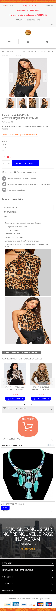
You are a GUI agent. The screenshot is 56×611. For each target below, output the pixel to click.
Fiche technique (11, 207)
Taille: (5, 141)
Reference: (6, 122)
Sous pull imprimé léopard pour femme (41, 388)
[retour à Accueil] (3, 51)
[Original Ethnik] (28, 33)
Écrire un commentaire (12, 199)
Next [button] (52, 383)
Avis (6, 216)
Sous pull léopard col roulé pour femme (15, 388)
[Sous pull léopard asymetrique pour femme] (11, 103)
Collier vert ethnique (12, 504)
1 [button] (24, 404)
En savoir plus (11, 212)
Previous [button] (3, 383)
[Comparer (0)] (52, 25)
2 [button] (31, 404)
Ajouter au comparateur (27, 172)
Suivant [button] (45, 77)
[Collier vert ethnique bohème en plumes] (28, 474)
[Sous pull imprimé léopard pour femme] (41, 374)
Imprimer (8, 172)
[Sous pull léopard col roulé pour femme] (15, 374)
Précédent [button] (10, 77)
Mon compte (7, 577)
